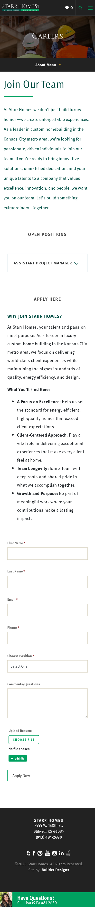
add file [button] (19, 758)
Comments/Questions (23, 684)
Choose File (24, 739)
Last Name (16, 571)
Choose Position (20, 655)
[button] (47, 263)
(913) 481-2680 (49, 837)
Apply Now (21, 775)
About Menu (45, 65)
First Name (16, 542)
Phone (13, 627)
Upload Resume (20, 730)
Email (12, 599)
